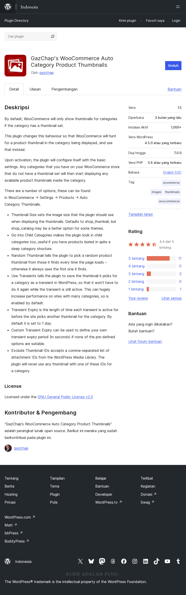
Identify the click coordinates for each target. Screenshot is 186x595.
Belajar (100, 478)
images (157, 192)
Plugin (55, 494)
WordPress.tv (108, 502)
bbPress (14, 533)
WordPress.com (20, 517)
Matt (11, 525)
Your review (138, 298)
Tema (54, 486)
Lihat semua (171, 298)
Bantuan (174, 89)
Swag (147, 502)
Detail (14, 89)
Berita (9, 486)
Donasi (149, 494)
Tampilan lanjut (140, 214)
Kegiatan (148, 486)
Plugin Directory (17, 20)
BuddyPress (17, 541)
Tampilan (57, 478)
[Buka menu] (178, 7)
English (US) (172, 172)
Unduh (173, 65)
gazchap (46, 72)
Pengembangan (64, 89)
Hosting (11, 494)
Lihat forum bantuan (145, 341)
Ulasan (35, 89)
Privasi (10, 502)
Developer (103, 494)
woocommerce (169, 201)
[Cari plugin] (52, 36)
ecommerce (171, 182)
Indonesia (23, 561)
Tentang (11, 478)
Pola (53, 502)
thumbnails (172, 192)
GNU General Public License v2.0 (65, 397)
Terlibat (147, 478)
